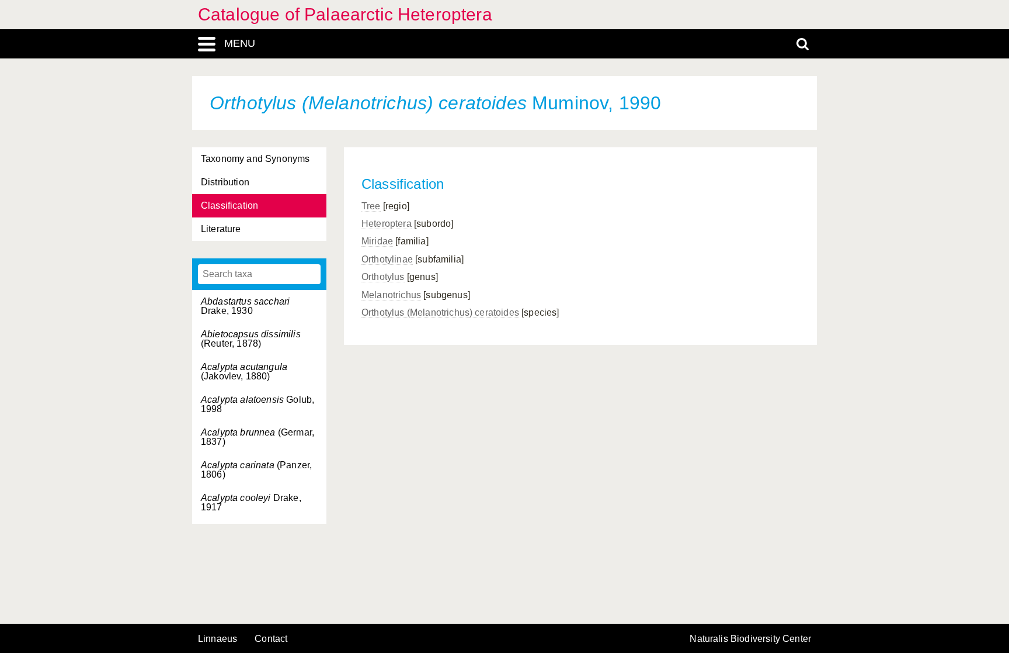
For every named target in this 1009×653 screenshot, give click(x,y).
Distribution (225, 182)
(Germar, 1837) (257, 437)
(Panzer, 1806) (256, 469)
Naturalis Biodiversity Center (750, 639)
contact (271, 639)
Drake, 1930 (245, 306)
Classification (229, 205)
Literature (221, 229)
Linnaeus (217, 639)
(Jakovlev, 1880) (244, 371)
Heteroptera (386, 224)
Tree (371, 206)
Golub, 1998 (257, 404)
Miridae (377, 241)
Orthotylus (383, 277)
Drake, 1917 (251, 502)
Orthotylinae (387, 259)
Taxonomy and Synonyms (255, 159)
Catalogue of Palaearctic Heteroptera (345, 14)
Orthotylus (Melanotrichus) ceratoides (440, 312)
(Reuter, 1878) (251, 338)
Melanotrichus (391, 295)
